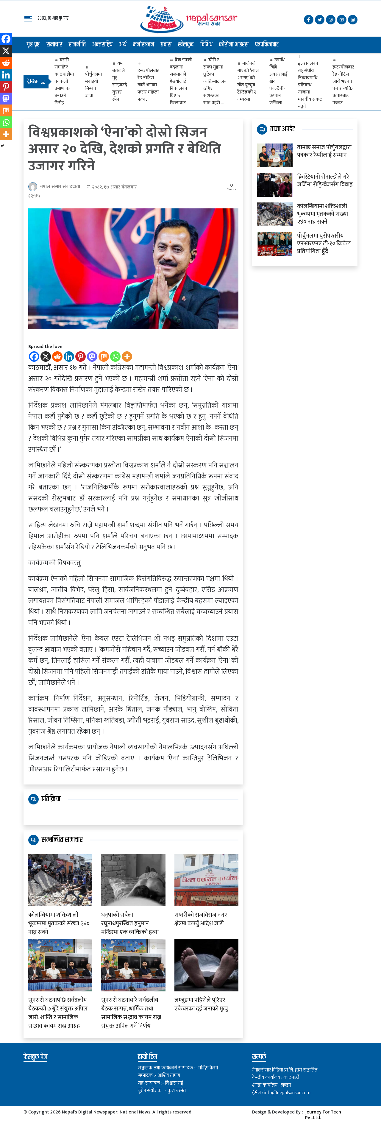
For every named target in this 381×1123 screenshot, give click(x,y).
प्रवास (166, 45)
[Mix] (104, 356)
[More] (127, 356)
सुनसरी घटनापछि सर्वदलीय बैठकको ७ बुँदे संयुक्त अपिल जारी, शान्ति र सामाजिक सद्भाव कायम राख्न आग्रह (58, 1013)
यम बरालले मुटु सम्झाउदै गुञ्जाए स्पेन (119, 81)
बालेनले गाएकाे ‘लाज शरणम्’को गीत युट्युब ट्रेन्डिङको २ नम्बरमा (248, 81)
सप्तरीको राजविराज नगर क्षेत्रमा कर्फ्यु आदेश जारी (200, 919)
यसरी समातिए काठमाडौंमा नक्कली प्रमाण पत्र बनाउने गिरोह (64, 82)
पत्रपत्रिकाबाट (267, 45)
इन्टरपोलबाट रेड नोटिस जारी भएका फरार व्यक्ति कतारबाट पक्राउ (343, 85)
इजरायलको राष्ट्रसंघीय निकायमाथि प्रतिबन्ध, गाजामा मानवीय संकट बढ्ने (310, 85)
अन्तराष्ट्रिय (102, 45)
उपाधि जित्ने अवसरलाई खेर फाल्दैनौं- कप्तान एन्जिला (278, 82)
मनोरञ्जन (143, 45)
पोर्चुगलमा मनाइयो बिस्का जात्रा (93, 84)
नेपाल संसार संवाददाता (60, 187)
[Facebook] (34, 356)
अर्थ (123, 45)
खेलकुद (186, 45)
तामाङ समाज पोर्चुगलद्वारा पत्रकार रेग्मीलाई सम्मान (324, 151)
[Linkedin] (69, 356)
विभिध (206, 45)
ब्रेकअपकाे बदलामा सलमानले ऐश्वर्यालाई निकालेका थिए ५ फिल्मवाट (181, 82)
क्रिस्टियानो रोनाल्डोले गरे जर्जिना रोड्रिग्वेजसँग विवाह (325, 180)
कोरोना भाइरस (234, 45)
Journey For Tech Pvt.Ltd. (323, 1115)
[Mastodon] (92, 356)
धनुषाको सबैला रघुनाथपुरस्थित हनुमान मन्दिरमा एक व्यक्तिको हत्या (130, 923)
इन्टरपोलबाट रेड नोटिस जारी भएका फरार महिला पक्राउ (148, 85)
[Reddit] (57, 356)
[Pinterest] (80, 356)
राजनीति (77, 45)
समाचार (54, 45)
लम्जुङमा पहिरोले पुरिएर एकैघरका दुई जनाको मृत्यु (201, 1004)
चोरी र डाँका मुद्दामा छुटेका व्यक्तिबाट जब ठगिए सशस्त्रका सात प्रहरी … (215, 82)
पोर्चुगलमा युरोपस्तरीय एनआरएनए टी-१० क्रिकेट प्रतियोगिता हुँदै (324, 243)
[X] (45, 356)
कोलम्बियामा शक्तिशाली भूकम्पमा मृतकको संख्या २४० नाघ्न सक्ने (59, 923)
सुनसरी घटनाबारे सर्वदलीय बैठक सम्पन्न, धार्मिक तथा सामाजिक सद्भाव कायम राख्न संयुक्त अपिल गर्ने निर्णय (131, 1013)
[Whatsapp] (115, 356)
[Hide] (2, 146)
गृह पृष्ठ (33, 45)
